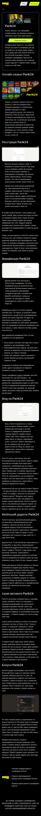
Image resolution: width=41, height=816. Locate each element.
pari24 (21, 186)
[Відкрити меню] (3, 9)
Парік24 (22, 223)
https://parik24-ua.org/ (13, 112)
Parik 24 (17, 286)
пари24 (20, 375)
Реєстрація (34, 4)
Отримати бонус (20, 40)
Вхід (23, 4)
